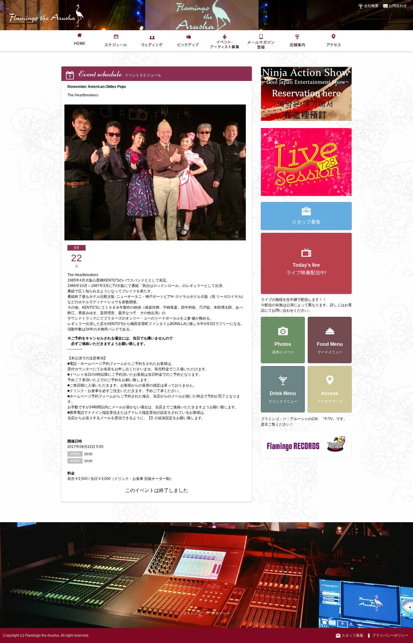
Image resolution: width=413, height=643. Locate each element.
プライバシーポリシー (389, 635)
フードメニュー (330, 348)
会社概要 (371, 6)
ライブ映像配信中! (306, 268)
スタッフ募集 (306, 221)
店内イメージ (283, 348)
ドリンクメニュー (283, 397)
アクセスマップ (330, 397)
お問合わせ (397, 6)
